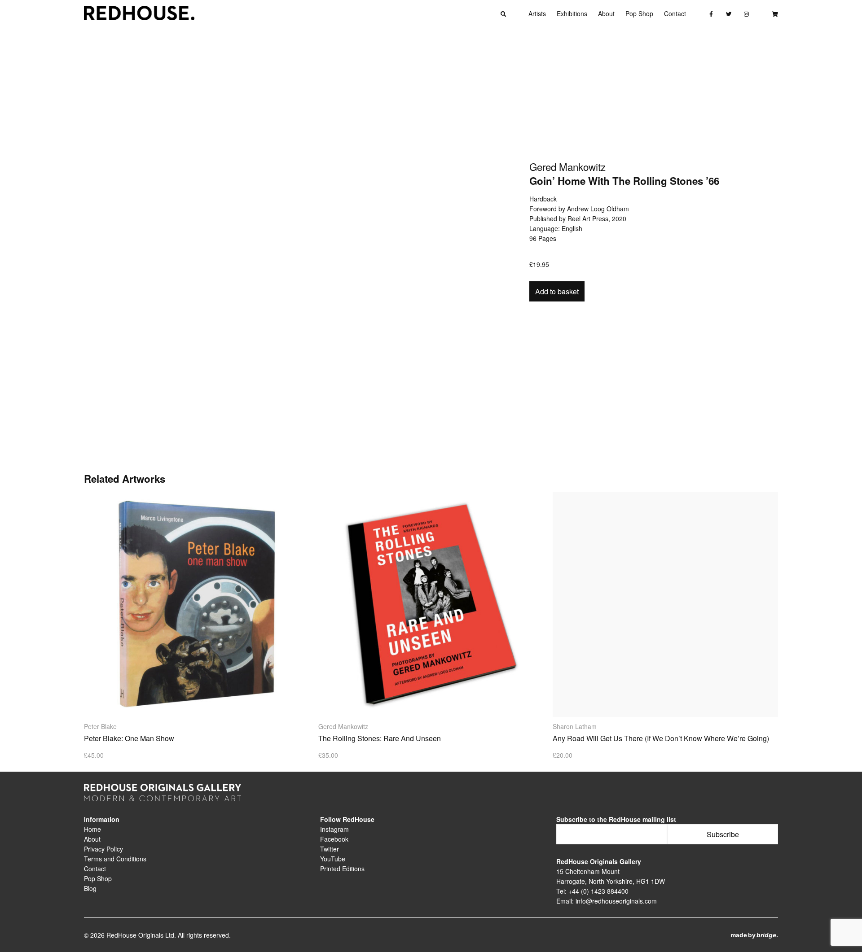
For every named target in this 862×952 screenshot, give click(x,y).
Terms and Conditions (115, 858)
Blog (90, 888)
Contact (675, 13)
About (606, 13)
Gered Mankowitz (567, 168)
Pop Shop (639, 13)
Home (92, 829)
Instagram (334, 829)
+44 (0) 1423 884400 (598, 890)
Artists (537, 13)
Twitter (329, 848)
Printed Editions (342, 868)
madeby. (754, 935)
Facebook (334, 838)
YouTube (332, 858)
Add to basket (557, 291)
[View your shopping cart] (774, 13)
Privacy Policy (103, 848)
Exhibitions (572, 13)
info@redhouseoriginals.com (616, 900)
